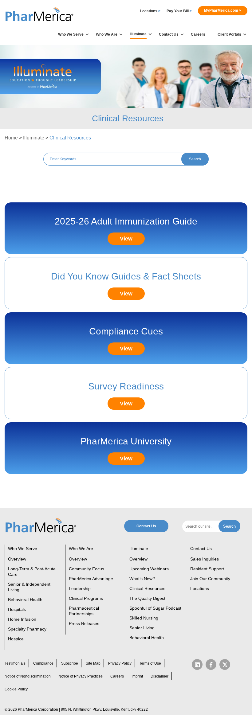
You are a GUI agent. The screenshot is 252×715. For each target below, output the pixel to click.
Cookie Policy (16, 689)
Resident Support (207, 568)
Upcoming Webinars (149, 568)
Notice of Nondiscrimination (28, 676)
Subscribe (69, 663)
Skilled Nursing (143, 617)
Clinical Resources (147, 588)
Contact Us (146, 526)
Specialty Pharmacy (27, 629)
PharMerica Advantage (91, 578)
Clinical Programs (86, 598)
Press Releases (84, 623)
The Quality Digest (147, 598)
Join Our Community (210, 578)
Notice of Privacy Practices (80, 676)
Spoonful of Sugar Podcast (155, 608)
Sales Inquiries (204, 559)
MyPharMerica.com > (222, 10)
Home (11, 137)
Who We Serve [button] (71, 34)
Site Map (93, 663)
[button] (40, 14)
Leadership (80, 588)
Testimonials (15, 663)
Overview (17, 559)
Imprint (137, 676)
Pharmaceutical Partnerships (84, 611)
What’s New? (142, 578)
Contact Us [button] (169, 34)
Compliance (43, 663)
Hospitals (17, 609)
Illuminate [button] (138, 34)
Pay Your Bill (179, 11)
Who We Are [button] (106, 34)
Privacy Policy (120, 663)
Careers (198, 34)
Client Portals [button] (229, 34)
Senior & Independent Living (29, 587)
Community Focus (86, 568)
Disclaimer (159, 676)
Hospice (16, 638)
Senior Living (142, 627)
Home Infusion (22, 619)
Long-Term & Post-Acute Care (32, 571)
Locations (150, 11)
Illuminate (33, 137)
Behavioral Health (25, 599)
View (126, 239)
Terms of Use (150, 663)
